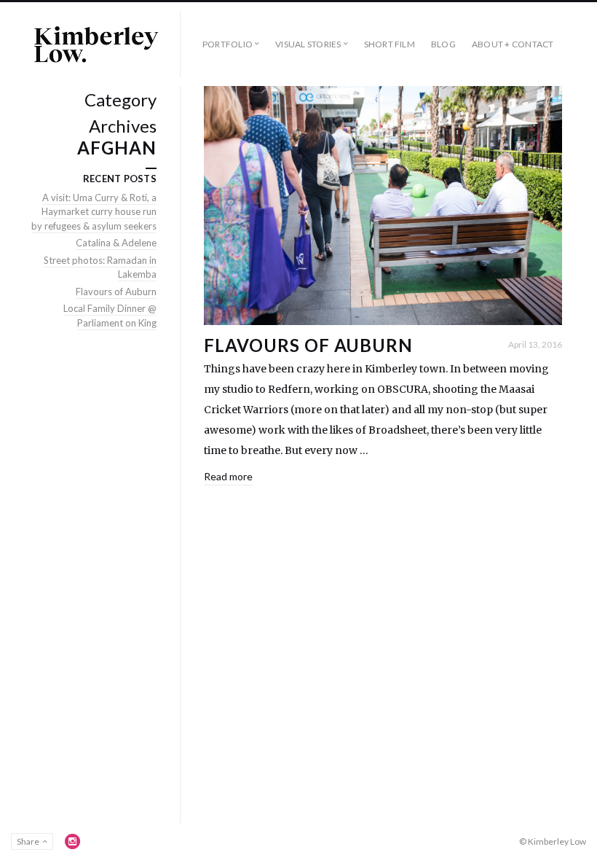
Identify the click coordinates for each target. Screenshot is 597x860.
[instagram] (73, 841)
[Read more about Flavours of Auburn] (383, 205)
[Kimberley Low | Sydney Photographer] (95, 44)
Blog (443, 44)
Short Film (389, 44)
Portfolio (227, 44)
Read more (228, 476)
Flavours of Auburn (308, 345)
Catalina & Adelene (116, 243)
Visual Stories (308, 44)
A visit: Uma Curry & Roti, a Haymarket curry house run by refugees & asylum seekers (94, 212)
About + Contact (513, 44)
